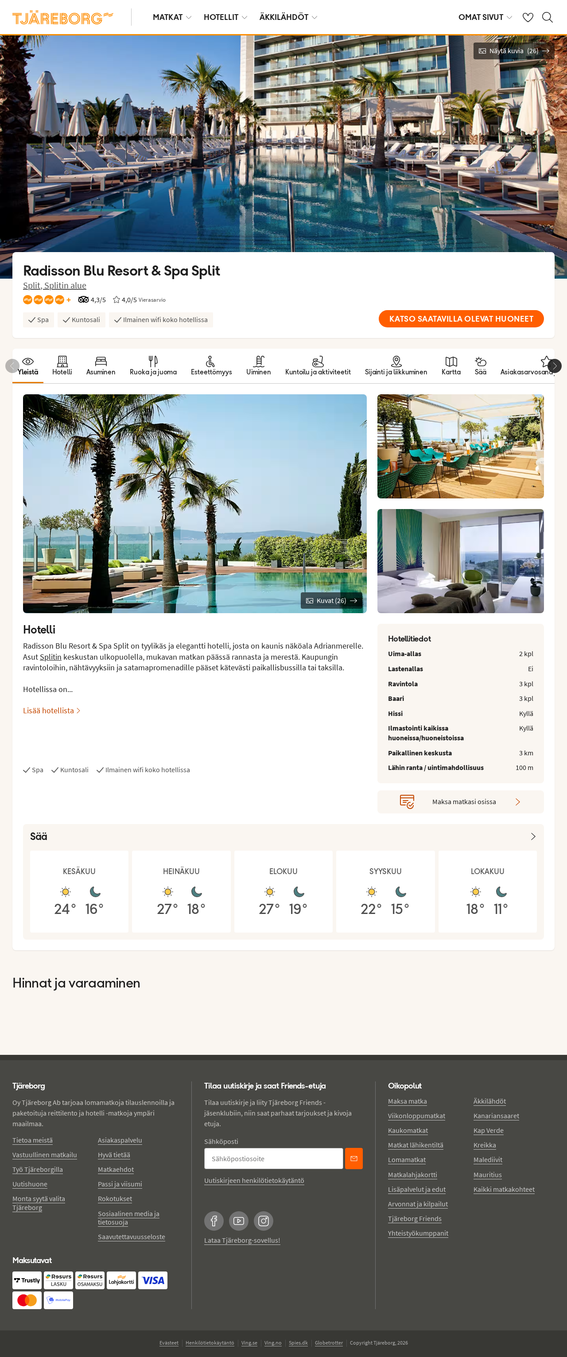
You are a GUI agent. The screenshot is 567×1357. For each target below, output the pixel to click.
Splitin (51, 657)
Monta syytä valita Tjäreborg (38, 1202)
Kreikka (485, 1144)
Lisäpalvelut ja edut (417, 1189)
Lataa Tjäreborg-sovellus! (242, 1240)
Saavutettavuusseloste (131, 1236)
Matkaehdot (116, 1169)
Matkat (168, 17)
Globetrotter (329, 1342)
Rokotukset (115, 1198)
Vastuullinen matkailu (44, 1154)
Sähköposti (221, 1141)
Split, (33, 285)
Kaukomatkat (408, 1130)
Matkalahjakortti (412, 1174)
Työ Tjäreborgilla (37, 1169)
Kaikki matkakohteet (504, 1189)
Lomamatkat (407, 1159)
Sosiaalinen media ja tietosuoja (128, 1217)
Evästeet (169, 1342)
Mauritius (488, 1174)
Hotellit (221, 17)
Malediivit (488, 1159)
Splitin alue (65, 285)
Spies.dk (298, 1342)
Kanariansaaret (496, 1115)
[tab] (27, 366)
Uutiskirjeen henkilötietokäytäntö (254, 1180)
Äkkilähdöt (284, 17)
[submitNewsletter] (354, 1158)
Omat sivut (480, 17)
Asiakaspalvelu (120, 1139)
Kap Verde (489, 1130)
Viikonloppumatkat (416, 1115)
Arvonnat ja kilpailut (418, 1203)
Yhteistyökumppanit (418, 1233)
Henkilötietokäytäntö (210, 1342)
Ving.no (273, 1342)
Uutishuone (29, 1183)
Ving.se (249, 1342)
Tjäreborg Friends (415, 1218)
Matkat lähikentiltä (415, 1144)
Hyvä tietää (114, 1154)
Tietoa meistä (32, 1139)
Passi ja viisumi (120, 1183)
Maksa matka (407, 1100)
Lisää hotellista (48, 710)
